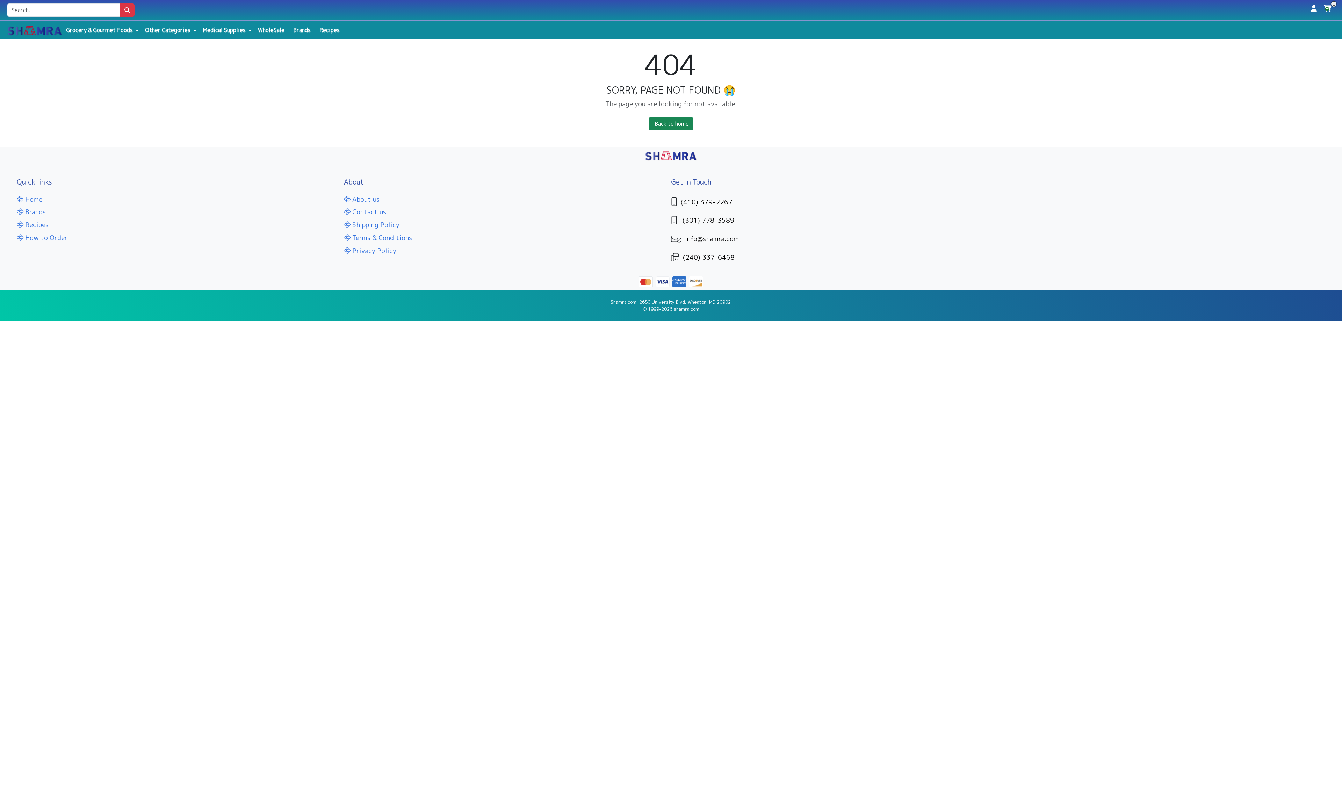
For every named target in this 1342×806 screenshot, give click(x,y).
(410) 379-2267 (707, 202)
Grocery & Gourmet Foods (99, 30)
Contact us (368, 211)
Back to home (672, 124)
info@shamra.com (712, 238)
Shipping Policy (375, 224)
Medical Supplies (224, 30)
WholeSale (271, 30)
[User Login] (1314, 8)
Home (32, 199)
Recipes (329, 30)
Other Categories (167, 30)
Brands (302, 30)
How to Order (45, 237)
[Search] (127, 10)
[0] (1328, 10)
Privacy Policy (373, 250)
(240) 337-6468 (709, 257)
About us (365, 199)
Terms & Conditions (381, 237)
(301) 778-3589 (708, 220)
